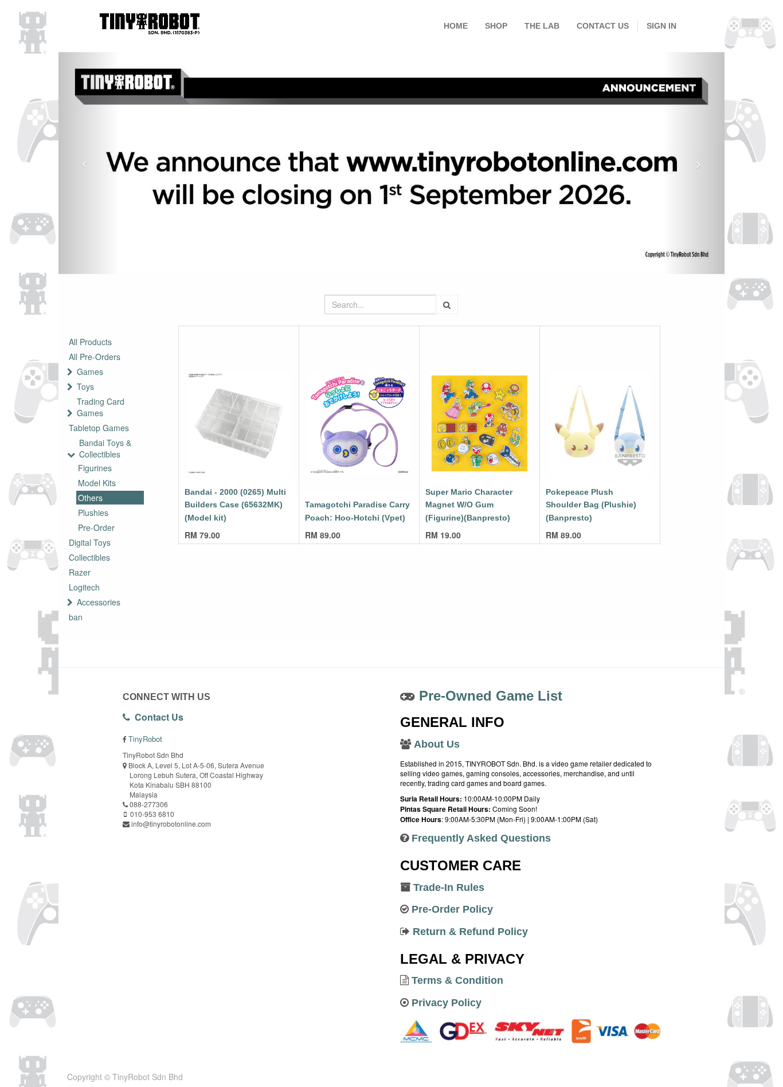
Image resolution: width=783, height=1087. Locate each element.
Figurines (95, 468)
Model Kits (97, 482)
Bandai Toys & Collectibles (105, 448)
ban (76, 617)
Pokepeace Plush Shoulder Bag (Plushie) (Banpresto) (591, 504)
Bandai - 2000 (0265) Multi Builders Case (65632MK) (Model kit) (235, 504)
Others (90, 497)
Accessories (98, 602)
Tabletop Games (99, 427)
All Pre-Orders (94, 356)
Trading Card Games (100, 407)
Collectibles (89, 557)
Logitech (84, 587)
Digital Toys (90, 542)
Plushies (93, 512)
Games (90, 371)
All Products (90, 341)
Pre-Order (96, 527)
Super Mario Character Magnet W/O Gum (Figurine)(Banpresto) (468, 504)
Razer (80, 572)
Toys (85, 386)
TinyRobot (145, 738)
